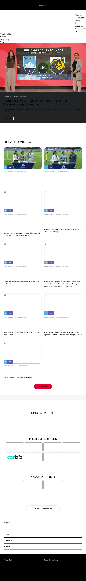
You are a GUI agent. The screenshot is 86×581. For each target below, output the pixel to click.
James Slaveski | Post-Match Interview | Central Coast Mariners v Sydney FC (62, 178)
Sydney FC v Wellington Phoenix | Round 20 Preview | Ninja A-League (22, 273)
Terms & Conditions (51, 560)
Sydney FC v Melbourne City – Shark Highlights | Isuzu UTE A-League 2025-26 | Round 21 (63, 273)
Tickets (3, 36)
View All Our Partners (43, 508)
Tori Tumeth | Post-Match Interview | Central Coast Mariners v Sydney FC (19, 178)
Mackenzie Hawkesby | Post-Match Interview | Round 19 (21, 371)
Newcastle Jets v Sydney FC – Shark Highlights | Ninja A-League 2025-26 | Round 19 (63, 324)
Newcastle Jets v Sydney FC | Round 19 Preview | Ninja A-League (22, 324)
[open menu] (1, 30)
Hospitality (4, 39)
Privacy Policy (8, 560)
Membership (5, 34)
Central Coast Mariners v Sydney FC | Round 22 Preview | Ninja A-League (60, 221)
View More (43, 386)
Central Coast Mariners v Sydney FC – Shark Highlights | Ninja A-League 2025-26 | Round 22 (22, 223)
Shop (2, 42)
